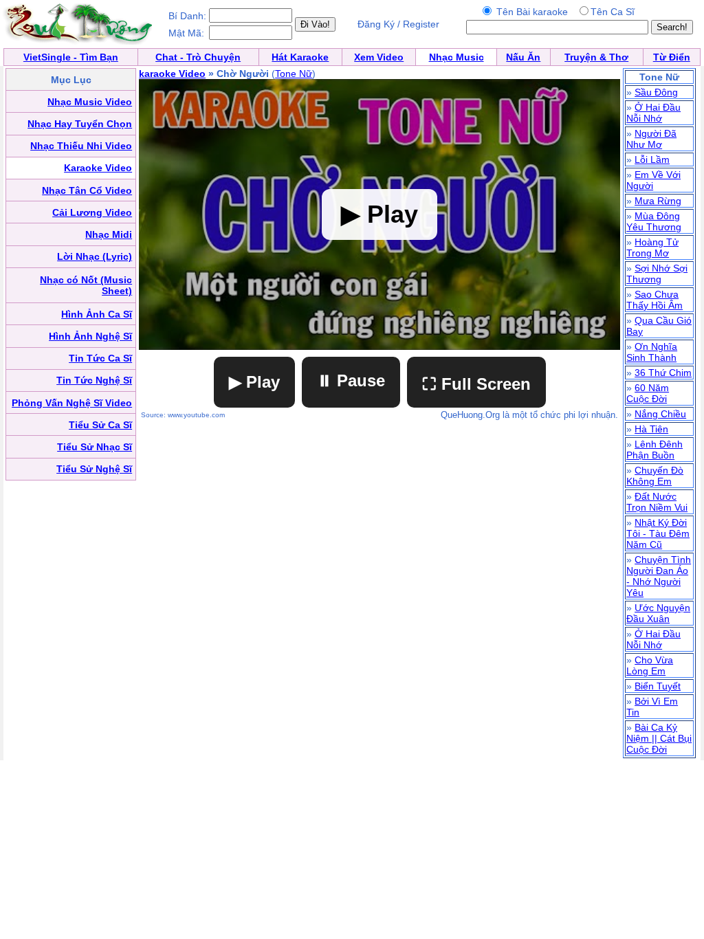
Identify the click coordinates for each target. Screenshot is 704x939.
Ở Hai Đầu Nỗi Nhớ (653, 113)
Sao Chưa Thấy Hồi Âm (654, 300)
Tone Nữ (293, 73)
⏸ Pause (351, 380)
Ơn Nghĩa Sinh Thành (651, 352)
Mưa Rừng (658, 200)
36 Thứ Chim (663, 372)
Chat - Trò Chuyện (198, 57)
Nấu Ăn (523, 57)
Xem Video (379, 57)
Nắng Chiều (660, 413)
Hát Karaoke (300, 57)
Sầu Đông (656, 92)
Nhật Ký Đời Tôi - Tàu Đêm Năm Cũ (658, 533)
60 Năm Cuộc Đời (647, 393)
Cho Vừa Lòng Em (649, 665)
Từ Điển (671, 57)
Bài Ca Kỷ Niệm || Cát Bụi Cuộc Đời (659, 738)
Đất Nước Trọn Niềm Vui (657, 502)
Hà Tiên (651, 428)
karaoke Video (172, 73)
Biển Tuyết (658, 686)
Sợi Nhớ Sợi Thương (657, 274)
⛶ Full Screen (476, 384)
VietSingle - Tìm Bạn (70, 57)
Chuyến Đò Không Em (654, 476)
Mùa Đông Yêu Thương (653, 221)
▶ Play (254, 382)
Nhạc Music (456, 57)
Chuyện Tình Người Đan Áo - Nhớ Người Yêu (658, 576)
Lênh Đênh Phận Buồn (654, 450)
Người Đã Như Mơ (651, 139)
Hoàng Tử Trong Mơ (652, 247)
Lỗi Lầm (652, 159)
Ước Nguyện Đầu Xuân (658, 613)
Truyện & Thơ (596, 57)
